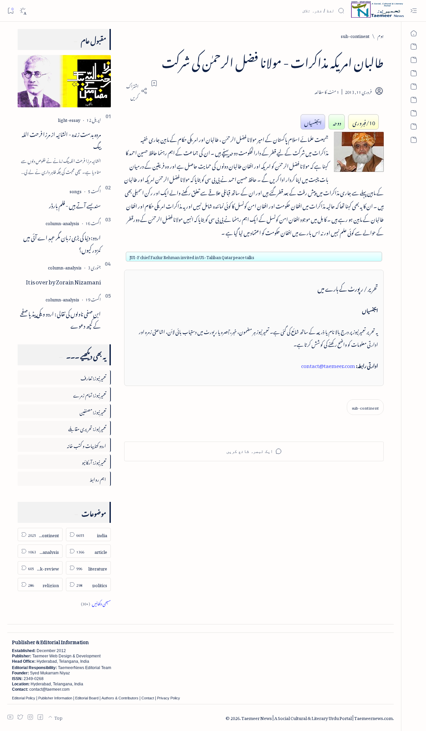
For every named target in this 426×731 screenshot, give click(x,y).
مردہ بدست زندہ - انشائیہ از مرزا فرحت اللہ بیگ (61, 139)
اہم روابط (98, 478)
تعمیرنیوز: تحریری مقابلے (87, 428)
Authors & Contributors (120, 698)
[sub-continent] (365, 407)
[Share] (135, 91)
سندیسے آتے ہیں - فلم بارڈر (75, 204)
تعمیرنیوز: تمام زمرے (89, 394)
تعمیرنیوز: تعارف (93, 377)
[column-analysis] (62, 222)
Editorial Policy (23, 698)
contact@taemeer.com (328, 364)
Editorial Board (87, 698)
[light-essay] (69, 119)
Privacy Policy (168, 698)
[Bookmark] (10, 10)
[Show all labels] (96, 602)
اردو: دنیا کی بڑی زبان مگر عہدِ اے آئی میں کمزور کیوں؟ (62, 242)
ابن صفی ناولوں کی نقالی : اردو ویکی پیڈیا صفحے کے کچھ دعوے (60, 319)
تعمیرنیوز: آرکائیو (94, 461)
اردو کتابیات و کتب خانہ (86, 445)
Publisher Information (55, 698)
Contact (147, 698)
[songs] (76, 190)
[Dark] (23, 11)
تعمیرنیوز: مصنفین (93, 411)
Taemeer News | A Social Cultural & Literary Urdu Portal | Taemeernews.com (317, 717)
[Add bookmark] (154, 83)
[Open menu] (413, 11)
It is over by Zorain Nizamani (63, 281)
